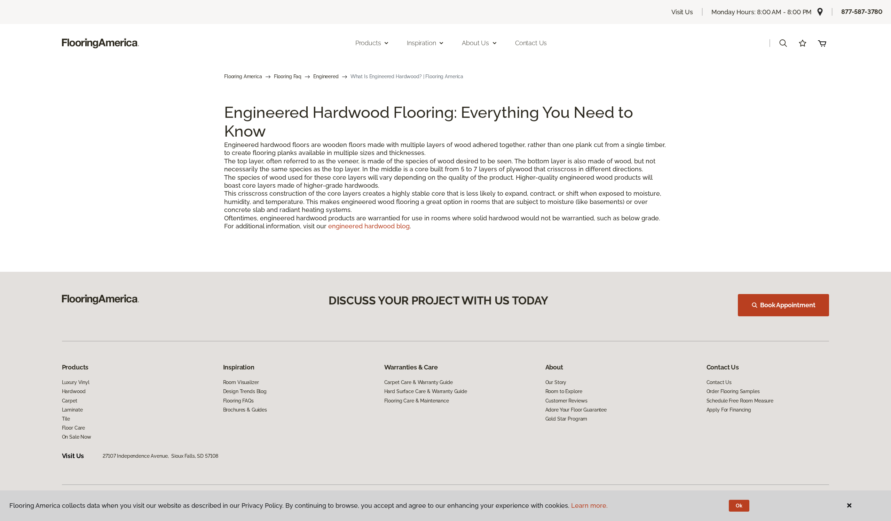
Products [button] (368, 43)
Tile (66, 419)
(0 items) (822, 43)
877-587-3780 (862, 11)
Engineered (326, 76)
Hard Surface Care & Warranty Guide (425, 391)
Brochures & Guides (245, 410)
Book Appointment (787, 305)
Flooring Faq (287, 76)
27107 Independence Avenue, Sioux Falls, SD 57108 (160, 456)
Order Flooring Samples (733, 391)
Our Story (556, 382)
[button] (783, 43)
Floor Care (73, 428)
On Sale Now (76, 437)
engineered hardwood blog (369, 226)
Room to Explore (563, 391)
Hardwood (74, 391)
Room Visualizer (241, 382)
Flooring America (243, 76)
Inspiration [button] (421, 43)
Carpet (69, 401)
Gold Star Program (566, 419)
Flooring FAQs (238, 401)
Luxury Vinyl (75, 382)
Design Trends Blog (245, 391)
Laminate (72, 410)
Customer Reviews (566, 401)
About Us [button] (475, 43)
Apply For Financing (729, 410)
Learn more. (589, 505)
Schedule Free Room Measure (740, 401)
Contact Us (531, 43)
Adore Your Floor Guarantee (576, 410)
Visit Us (682, 12)
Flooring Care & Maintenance (416, 401)
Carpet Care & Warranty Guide (418, 382)
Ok (739, 505)
